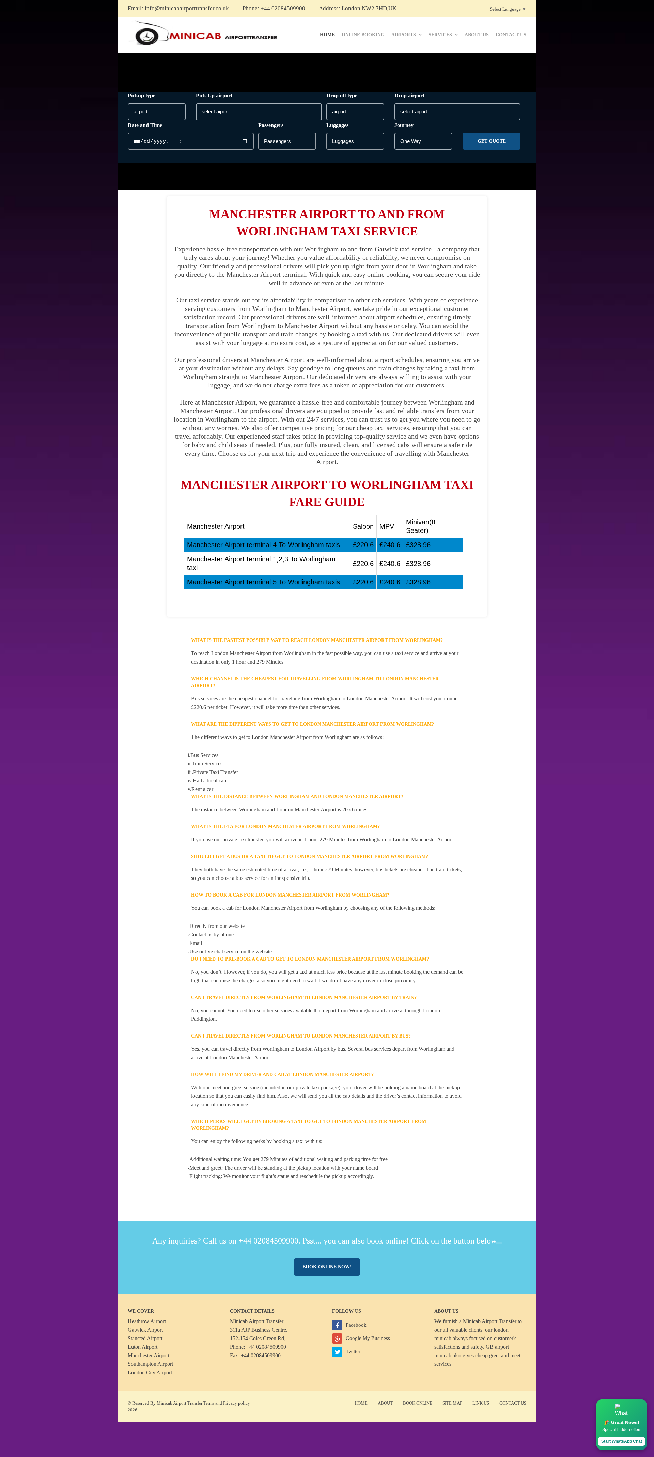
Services (440, 34)
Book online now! (327, 1266)
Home (327, 34)
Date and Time (145, 125)
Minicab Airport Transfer (489, 1321)
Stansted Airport (145, 1338)
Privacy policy (236, 1403)
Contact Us (511, 34)
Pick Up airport (214, 95)
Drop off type (341, 95)
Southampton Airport (150, 1364)
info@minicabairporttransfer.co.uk (187, 8)
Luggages (337, 125)
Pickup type (141, 95)
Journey (404, 125)
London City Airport (150, 1372)
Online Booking (363, 34)
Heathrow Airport (147, 1321)
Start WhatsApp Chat (621, 1441)
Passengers (270, 125)
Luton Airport (142, 1347)
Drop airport (409, 95)
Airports (403, 34)
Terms (208, 1403)
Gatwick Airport (145, 1330)
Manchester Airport (148, 1355)
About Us (477, 34)
